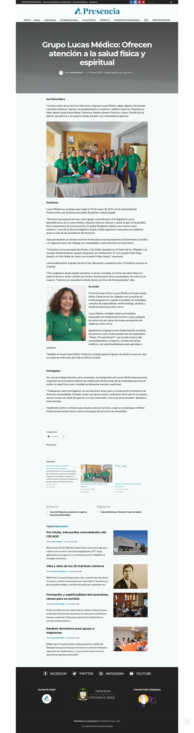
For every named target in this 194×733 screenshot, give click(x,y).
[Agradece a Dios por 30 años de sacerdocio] (131, 473)
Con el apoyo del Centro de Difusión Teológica (97, 726)
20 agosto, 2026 (73, 638)
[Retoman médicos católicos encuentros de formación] (63, 476)
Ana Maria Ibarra (76, 72)
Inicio (27, 20)
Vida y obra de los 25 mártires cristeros (75, 566)
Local (37, 20)
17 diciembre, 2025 (94, 72)
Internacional (69, 20)
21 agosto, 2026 (71, 542)
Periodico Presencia (59, 571)
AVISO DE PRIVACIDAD (31, 2)
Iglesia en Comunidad (126, 20)
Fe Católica (89, 20)
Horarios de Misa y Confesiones (57, 2)
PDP (146, 20)
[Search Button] (170, 2)
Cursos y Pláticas (80, 2)
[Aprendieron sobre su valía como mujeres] (96, 473)
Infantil (105, 20)
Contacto (93, 2)
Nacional (50, 20)
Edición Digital (161, 20)
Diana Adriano (57, 542)
